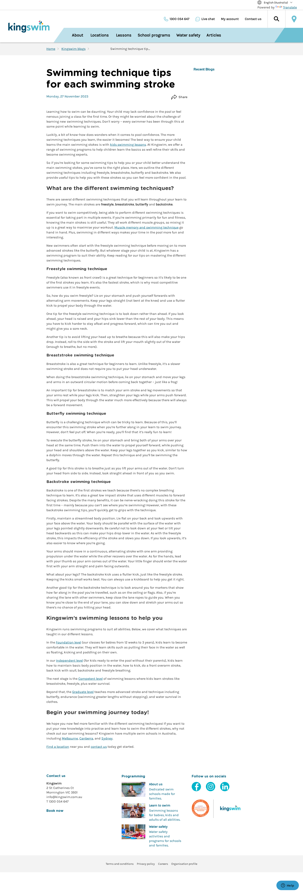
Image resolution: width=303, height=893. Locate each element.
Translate (290, 7)
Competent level (90, 679)
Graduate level (83, 692)
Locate (294, 19)
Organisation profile (184, 864)
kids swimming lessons (128, 144)
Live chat (208, 19)
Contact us (253, 19)
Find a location (57, 747)
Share (183, 97)
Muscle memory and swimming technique (146, 227)
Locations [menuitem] (99, 35)
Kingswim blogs (73, 49)
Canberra (86, 738)
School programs (154, 35)
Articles (214, 35)
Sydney (107, 738)
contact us (99, 747)
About (77, 35)
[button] (276, 19)
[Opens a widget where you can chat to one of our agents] (287, 886)
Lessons (124, 35)
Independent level (69, 660)
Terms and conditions (120, 864)
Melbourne (70, 738)
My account (230, 19)
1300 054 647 (179, 19)
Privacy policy (146, 864)
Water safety (188, 35)
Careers (163, 864)
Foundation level (68, 642)
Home (50, 49)
